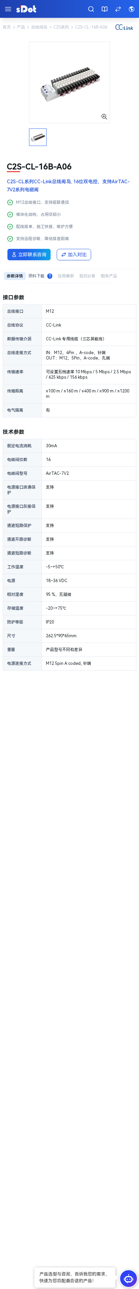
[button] (74, 1277)
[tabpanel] (69, 482)
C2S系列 (61, 27)
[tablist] (69, 276)
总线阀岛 (39, 27)
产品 (21, 27)
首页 (7, 27)
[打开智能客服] (128, 1278)
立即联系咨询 (32, 254)
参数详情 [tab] (15, 276)
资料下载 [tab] (39, 276)
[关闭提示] (35, 1268)
